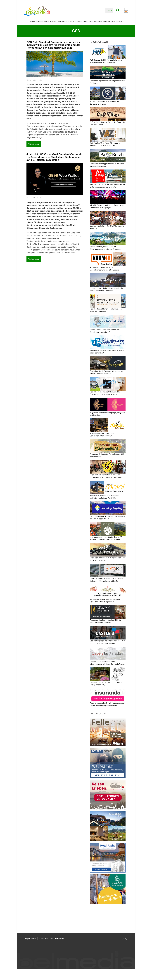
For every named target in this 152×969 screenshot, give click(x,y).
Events (119, 22)
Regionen (53, 22)
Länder (71, 22)
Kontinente (62, 22)
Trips (85, 22)
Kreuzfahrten (109, 22)
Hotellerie (98, 22)
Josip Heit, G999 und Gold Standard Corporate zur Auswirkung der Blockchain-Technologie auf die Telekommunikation (54, 157)
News (32, 22)
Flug (91, 22)
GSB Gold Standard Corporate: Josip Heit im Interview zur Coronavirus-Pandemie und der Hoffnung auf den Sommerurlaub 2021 (53, 45)
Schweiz (79, 22)
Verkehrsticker (42, 22)
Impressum (30, 938)
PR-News (39, 80)
